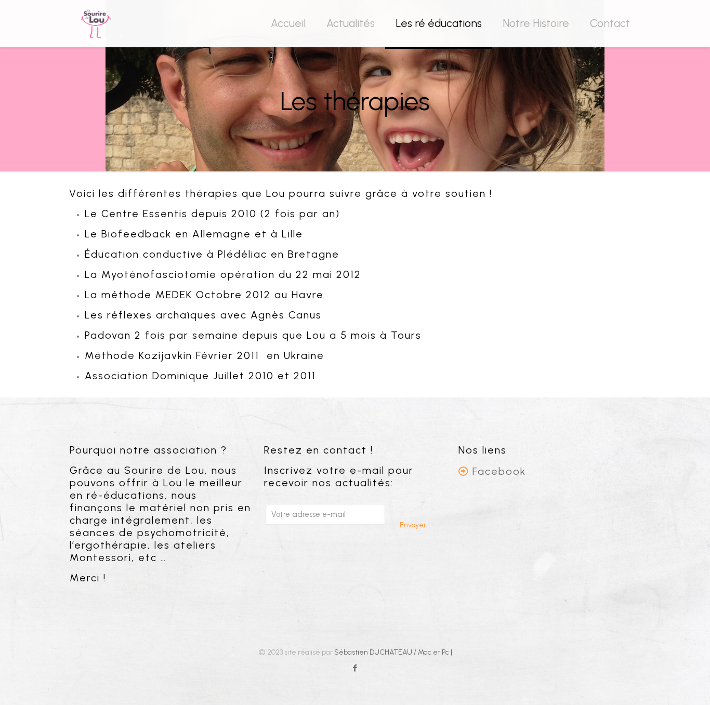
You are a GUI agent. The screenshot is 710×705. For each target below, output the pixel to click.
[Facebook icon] (355, 668)
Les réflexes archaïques (151, 315)
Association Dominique (147, 375)
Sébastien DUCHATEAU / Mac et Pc (392, 652)
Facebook (499, 471)
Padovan (108, 335)
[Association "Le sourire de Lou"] (96, 23)
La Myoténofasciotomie (151, 274)
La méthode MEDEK (138, 294)
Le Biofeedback (128, 234)
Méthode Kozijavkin (138, 355)
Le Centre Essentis (136, 213)
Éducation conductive (144, 254)
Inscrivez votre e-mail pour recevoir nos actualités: (339, 476)
